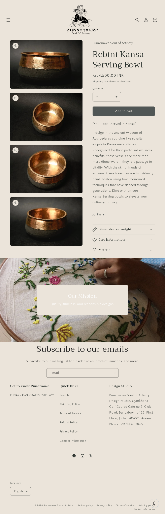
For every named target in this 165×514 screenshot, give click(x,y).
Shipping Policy (70, 404)
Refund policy (85, 505)
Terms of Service (70, 413)
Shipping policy (146, 505)
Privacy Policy (69, 431)
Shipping (98, 81)
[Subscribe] (114, 373)
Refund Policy (69, 422)
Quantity (98, 88)
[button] (8, 20)
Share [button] (100, 214)
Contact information (144, 509)
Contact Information (73, 441)
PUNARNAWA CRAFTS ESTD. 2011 (32, 395)
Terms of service (125, 505)
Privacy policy (104, 505)
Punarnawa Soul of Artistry (58, 505)
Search (64, 395)
